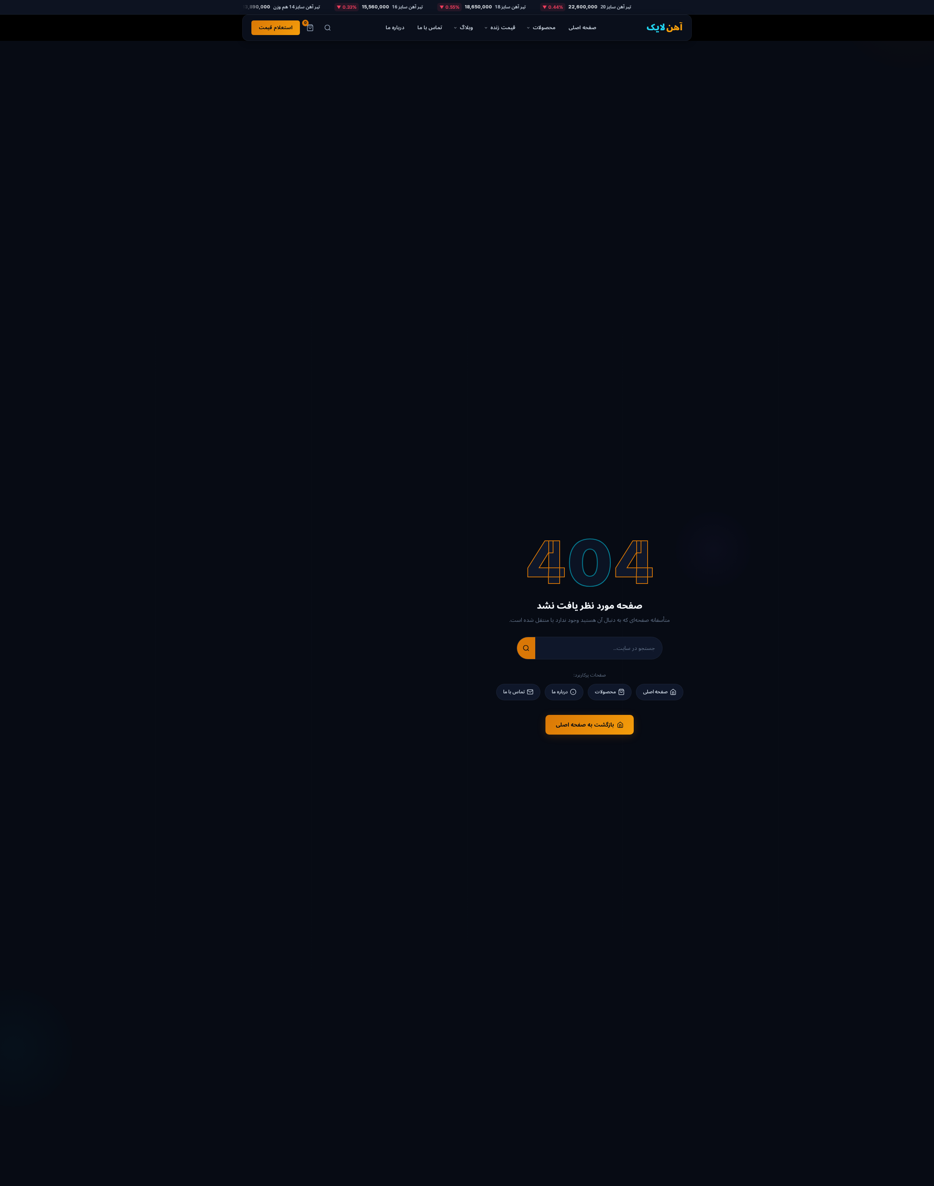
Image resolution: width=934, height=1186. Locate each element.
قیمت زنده (502, 27)
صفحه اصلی (582, 27)
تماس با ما (429, 27)
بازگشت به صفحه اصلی (585, 725)
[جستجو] (327, 27)
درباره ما (395, 27)
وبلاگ (466, 27)
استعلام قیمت (276, 27)
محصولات (544, 27)
